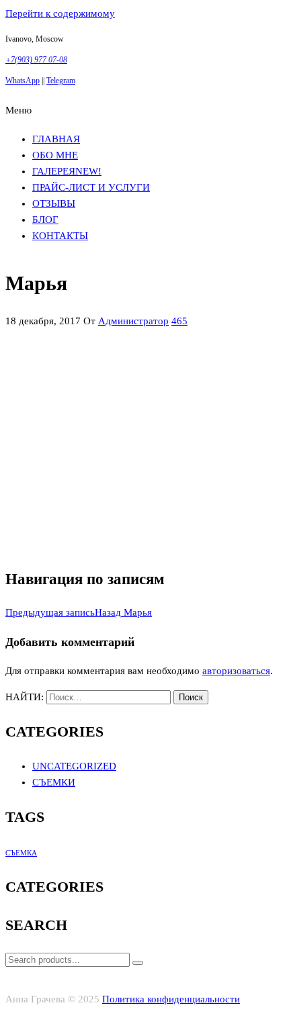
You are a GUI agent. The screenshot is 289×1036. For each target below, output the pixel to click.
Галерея (66, 171)
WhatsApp (22, 80)
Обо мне (55, 155)
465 (179, 321)
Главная (56, 139)
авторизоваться (236, 670)
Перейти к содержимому (60, 13)
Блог (45, 219)
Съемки (53, 782)
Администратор (133, 321)
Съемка (21, 853)
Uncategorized (74, 766)
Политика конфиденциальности (171, 999)
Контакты (60, 235)
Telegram (60, 80)
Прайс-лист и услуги (91, 187)
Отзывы (53, 203)
